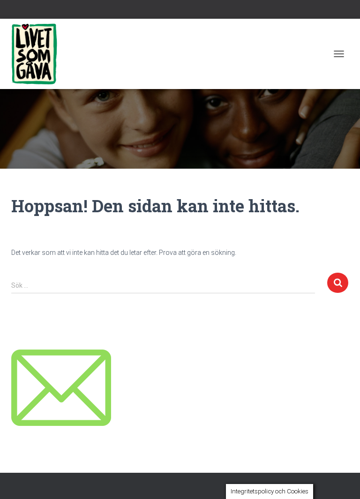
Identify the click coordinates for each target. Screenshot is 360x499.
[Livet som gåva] (37, 53)
